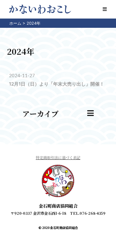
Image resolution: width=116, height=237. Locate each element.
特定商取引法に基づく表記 (58, 157)
